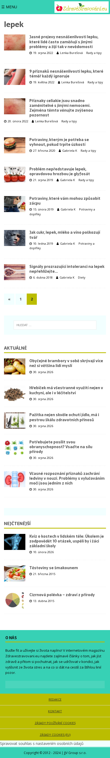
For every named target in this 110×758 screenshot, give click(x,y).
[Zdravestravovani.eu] (81, 7)
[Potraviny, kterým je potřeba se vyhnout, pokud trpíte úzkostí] (14, 145)
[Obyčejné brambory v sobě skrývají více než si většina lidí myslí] (14, 366)
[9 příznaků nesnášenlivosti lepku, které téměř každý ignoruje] (14, 77)
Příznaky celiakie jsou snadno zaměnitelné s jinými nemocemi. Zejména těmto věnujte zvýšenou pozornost (61, 108)
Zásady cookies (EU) (55, 735)
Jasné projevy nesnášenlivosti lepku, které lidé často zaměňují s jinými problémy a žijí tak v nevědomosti (63, 41)
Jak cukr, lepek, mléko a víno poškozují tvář (64, 234)
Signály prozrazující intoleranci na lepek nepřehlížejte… (66, 269)
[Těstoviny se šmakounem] (14, 573)
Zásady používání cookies (55, 723)
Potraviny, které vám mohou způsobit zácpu (64, 201)
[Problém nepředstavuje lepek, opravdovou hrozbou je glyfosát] (14, 175)
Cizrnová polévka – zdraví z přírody (62, 595)
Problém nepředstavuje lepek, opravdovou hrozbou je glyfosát (59, 171)
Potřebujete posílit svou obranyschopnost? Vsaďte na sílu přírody (60, 447)
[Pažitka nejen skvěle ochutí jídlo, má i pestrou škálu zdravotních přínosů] (14, 420)
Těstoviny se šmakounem (53, 568)
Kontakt (55, 711)
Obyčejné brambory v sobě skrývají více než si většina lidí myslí (66, 363)
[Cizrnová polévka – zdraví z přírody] (14, 600)
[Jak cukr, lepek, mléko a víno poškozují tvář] (14, 238)
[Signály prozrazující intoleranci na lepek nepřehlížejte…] (14, 272)
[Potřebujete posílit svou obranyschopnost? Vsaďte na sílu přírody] (14, 448)
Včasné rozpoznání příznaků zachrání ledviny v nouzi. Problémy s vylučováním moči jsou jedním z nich (67, 478)
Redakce (55, 699)
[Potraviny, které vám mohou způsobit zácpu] (14, 204)
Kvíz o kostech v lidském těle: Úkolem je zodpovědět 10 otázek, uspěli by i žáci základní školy (66, 541)
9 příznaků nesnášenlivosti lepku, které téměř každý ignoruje (66, 73)
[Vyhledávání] (55, 325)
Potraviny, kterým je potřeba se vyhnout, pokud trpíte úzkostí (59, 142)
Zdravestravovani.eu (22, 656)
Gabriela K (69, 151)
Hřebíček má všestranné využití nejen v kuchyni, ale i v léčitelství (66, 390)
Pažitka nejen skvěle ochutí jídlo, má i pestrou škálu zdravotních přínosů (64, 417)
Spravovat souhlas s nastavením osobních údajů (42, 743)
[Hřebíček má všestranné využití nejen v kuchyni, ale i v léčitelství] (14, 393)
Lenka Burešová (71, 53)
